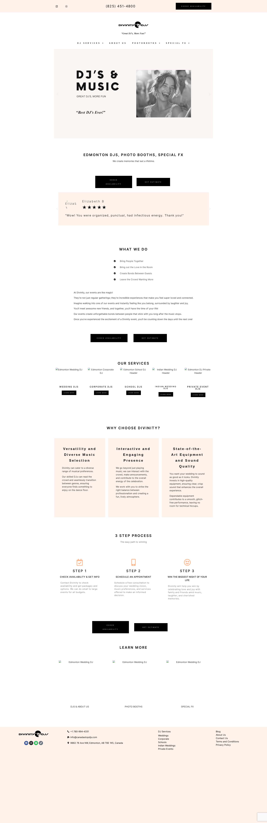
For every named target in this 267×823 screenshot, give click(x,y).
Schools (162, 742)
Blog (218, 731)
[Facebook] (26, 743)
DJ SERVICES (89, 43)
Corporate (163, 738)
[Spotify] (36, 743)
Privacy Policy (223, 744)
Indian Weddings (166, 745)
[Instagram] (31, 743)
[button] (57, 94)
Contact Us (222, 738)
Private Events (166, 748)
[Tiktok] (41, 743)
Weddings (163, 735)
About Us (221, 734)
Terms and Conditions (227, 741)
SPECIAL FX (176, 43)
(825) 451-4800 (120, 6)
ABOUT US (118, 43)
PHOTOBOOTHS (144, 43)
